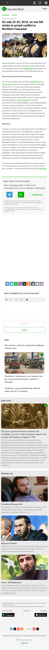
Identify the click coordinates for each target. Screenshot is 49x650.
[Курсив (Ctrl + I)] (11, 300)
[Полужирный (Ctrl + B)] (6, 300)
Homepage (5, 15)
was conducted (23, 100)
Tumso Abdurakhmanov (11, 582)
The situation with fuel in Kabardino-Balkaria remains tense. (24, 346)
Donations (44, 610)
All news (14, 15)
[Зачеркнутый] (20, 300)
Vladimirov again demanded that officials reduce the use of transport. (22, 389)
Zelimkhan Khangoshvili (12, 504)
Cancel (25, 330)
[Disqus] (24, 251)
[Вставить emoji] (26, 300)
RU (3, 2)
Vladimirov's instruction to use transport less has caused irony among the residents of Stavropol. (24, 379)
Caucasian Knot (30, 69)
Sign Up (25, 323)
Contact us (26, 610)
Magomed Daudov (9, 543)
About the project (7, 610)
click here (43, 169)
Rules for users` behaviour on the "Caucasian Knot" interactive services (24, 635)
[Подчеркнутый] (16, 300)
